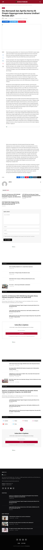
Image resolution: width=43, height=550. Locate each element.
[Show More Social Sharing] (27, 22)
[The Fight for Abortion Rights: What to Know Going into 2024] (5, 530)
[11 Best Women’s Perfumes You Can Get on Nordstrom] (5, 518)
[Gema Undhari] (21, 2)
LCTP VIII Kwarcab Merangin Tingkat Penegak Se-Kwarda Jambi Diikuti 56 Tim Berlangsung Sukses (31, 195)
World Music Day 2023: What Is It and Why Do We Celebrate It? (21, 522)
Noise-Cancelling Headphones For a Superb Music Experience (21, 266)
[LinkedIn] (3, 61)
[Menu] (3, 2)
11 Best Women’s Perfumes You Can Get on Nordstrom (19, 516)
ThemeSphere (27, 546)
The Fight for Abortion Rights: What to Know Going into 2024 (21, 528)
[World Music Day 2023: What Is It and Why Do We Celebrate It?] (5, 524)
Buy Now (23, 543)
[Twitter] (3, 58)
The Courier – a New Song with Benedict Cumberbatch (19, 284)
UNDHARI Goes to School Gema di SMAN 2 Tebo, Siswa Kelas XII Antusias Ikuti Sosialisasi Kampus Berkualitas (24, 374)
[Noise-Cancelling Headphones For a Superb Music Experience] (5, 268)
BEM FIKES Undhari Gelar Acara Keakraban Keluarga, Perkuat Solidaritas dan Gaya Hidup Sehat (25, 380)
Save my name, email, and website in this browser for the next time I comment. (20, 236)
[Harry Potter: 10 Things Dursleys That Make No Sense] (5, 274)
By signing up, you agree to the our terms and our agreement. (22, 336)
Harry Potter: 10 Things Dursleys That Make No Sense (19, 272)
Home (3, 5)
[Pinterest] (3, 63)
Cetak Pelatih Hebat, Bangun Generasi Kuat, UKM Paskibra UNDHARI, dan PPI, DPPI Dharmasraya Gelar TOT (11, 203)
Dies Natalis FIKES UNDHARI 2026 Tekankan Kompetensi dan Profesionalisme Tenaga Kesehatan (24, 369)
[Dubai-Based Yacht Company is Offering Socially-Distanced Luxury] (5, 280)
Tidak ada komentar (19, 18)
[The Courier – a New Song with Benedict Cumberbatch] (5, 286)
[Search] (40, 2)
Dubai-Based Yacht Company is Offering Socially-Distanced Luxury (22, 278)
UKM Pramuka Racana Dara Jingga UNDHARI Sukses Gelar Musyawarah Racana (24, 363)
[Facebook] (3, 55)
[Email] (3, 66)
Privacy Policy (28, 336)
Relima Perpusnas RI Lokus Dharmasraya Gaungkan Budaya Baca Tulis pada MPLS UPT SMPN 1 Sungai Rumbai (25, 316)
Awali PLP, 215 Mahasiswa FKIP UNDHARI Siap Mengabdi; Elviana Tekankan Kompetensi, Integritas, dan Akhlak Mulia (11, 195)
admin (6, 18)
